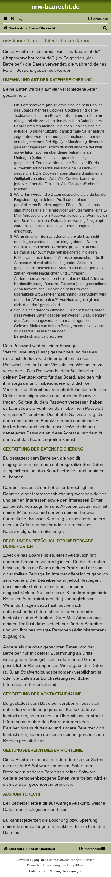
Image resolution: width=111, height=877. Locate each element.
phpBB (39, 860)
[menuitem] (16, 19)
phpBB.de (77, 865)
